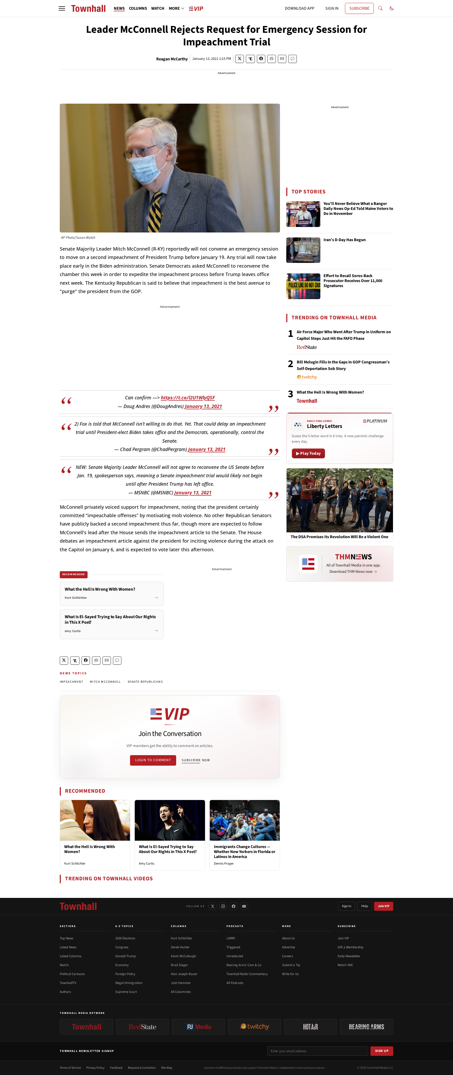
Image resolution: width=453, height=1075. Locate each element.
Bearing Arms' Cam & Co (243, 965)
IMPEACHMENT (71, 682)
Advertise (288, 947)
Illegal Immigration (128, 983)
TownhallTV (68, 983)
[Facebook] (233, 906)
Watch (64, 965)
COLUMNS (138, 8)
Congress (121, 947)
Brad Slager (179, 965)
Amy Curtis (146, 863)
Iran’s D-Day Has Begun (344, 240)
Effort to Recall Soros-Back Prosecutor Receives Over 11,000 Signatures (352, 281)
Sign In (346, 906)
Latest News (68, 947)
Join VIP (383, 906)
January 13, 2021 (203, 406)
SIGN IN (331, 8)
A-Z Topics (124, 926)
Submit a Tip (291, 965)
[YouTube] (244, 906)
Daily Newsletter (349, 956)
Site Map (166, 1068)
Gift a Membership (350, 947)
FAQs (364, 906)
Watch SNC (345, 965)
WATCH (157, 8)
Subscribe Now (196, 760)
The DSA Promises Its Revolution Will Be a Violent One (339, 536)
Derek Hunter (180, 947)
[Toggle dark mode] (391, 8)
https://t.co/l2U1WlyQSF (188, 397)
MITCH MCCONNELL (105, 682)
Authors (65, 991)
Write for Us (290, 974)
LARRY (230, 938)
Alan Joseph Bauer (184, 974)
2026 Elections (125, 938)
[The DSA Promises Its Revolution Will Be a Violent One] (340, 500)
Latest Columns (70, 956)
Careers (287, 956)
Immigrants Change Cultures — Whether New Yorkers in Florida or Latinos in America (244, 852)
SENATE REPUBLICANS (145, 682)
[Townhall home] (78, 906)
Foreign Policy (125, 974)
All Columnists (181, 991)
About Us (288, 938)
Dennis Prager (224, 863)
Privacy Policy (95, 1068)
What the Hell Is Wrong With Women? (89, 849)
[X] (212, 906)
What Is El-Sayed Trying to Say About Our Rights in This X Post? (168, 849)
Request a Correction (142, 1068)
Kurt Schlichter (74, 863)
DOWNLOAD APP (299, 8)
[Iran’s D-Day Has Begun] (303, 250)
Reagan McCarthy (172, 59)
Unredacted (234, 956)
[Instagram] (223, 906)
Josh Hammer (181, 983)
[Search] (380, 8)
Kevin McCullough (183, 956)
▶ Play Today (308, 453)
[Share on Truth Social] (250, 59)
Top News (66, 938)
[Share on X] (239, 59)
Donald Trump (125, 956)
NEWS (119, 8)
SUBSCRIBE (359, 8)
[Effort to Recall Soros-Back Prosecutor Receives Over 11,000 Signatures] (303, 286)
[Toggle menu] (62, 8)
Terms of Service (70, 1068)
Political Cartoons (72, 974)
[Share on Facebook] (261, 59)
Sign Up (382, 1050)
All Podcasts (234, 983)
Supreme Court (126, 991)
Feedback (116, 1068)
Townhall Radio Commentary (247, 974)
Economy (122, 965)
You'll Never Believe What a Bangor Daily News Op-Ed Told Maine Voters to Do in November (358, 208)
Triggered (233, 947)
